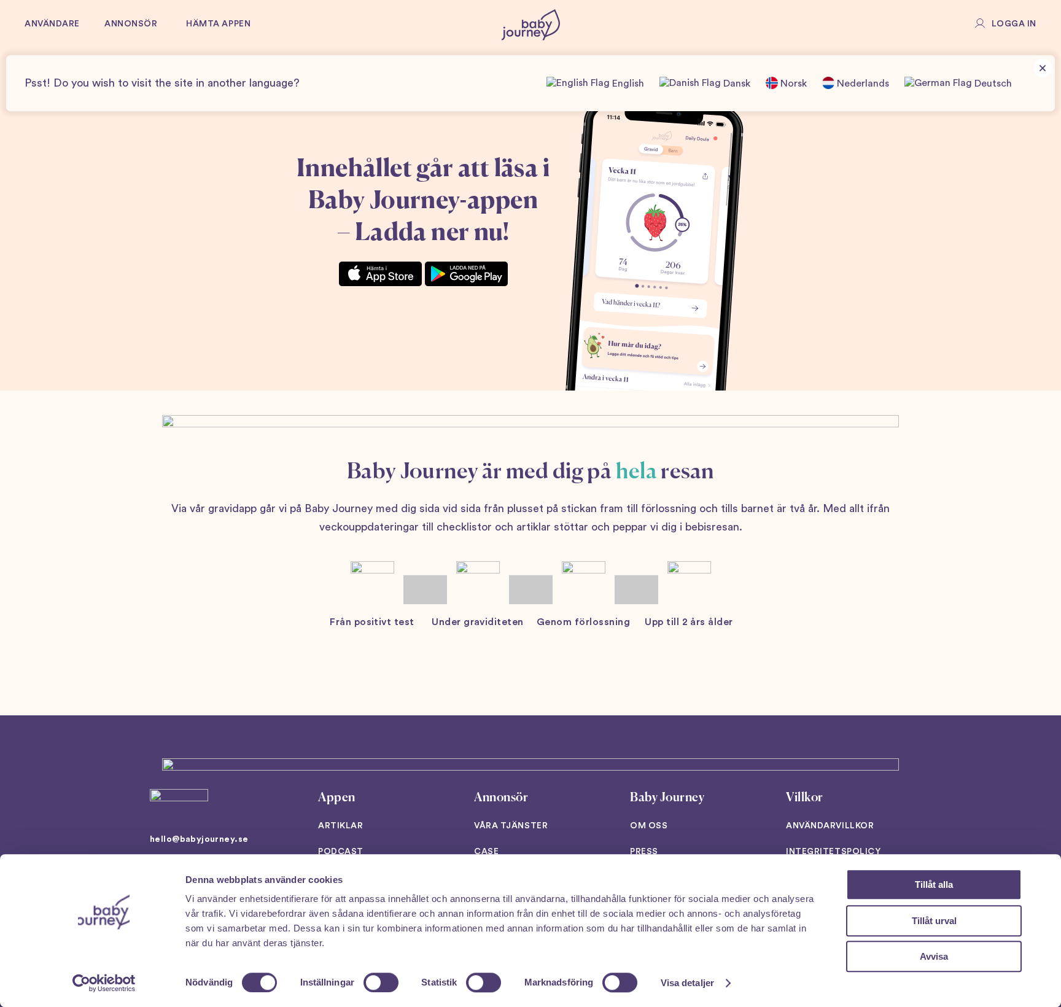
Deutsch (992, 83)
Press (644, 851)
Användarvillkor (830, 826)
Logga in (1014, 24)
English (627, 83)
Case (486, 851)
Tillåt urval (934, 921)
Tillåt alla (934, 884)
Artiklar (340, 826)
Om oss (648, 826)
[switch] (380, 982)
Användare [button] (52, 24)
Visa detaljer (687, 983)
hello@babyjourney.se (199, 839)
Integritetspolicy (833, 851)
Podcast (340, 851)
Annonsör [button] (130, 24)
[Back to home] (531, 24)
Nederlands (861, 83)
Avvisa (934, 956)
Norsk (792, 83)
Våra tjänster (511, 826)
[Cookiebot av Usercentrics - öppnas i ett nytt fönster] (104, 983)
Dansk (735, 83)
